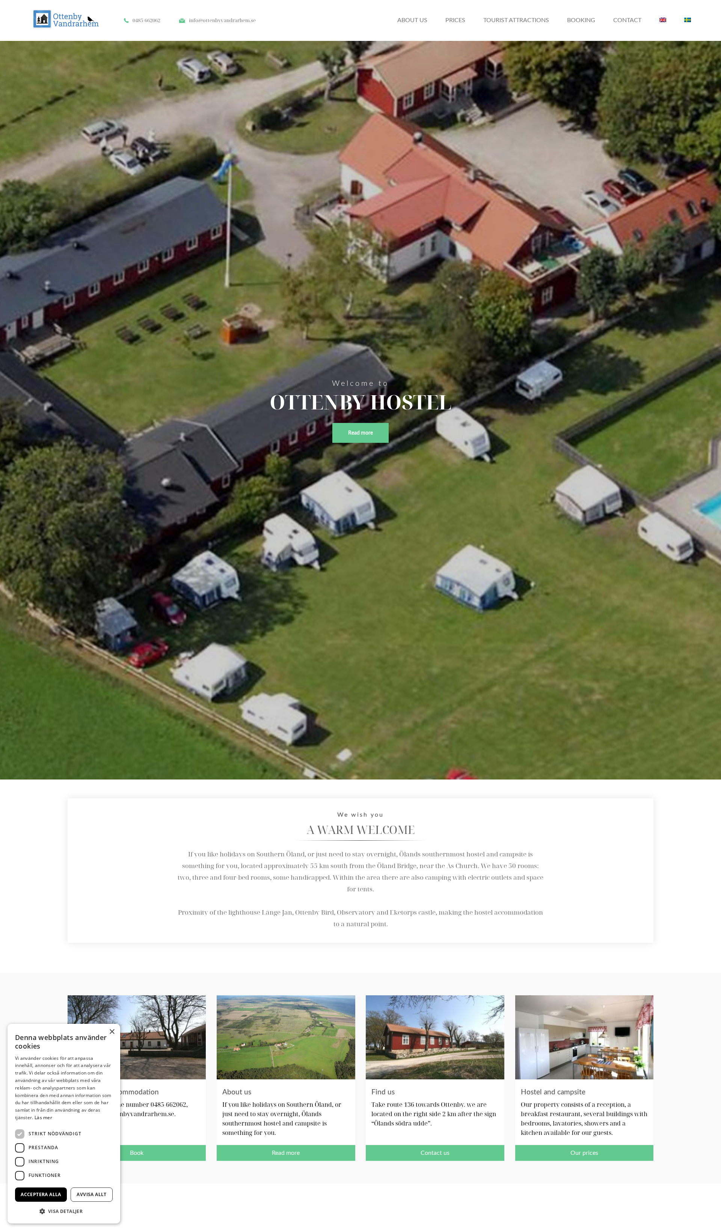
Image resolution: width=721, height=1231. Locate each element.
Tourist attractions (516, 20)
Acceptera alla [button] (41, 1194)
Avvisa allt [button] (91, 1194)
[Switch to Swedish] (687, 20)
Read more (360, 433)
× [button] (112, 1032)
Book (136, 1153)
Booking (581, 20)
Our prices (584, 1153)
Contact (627, 20)
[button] (64, 1211)
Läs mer (43, 1117)
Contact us (435, 1153)
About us (412, 20)
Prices (455, 20)
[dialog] (64, 1123)
